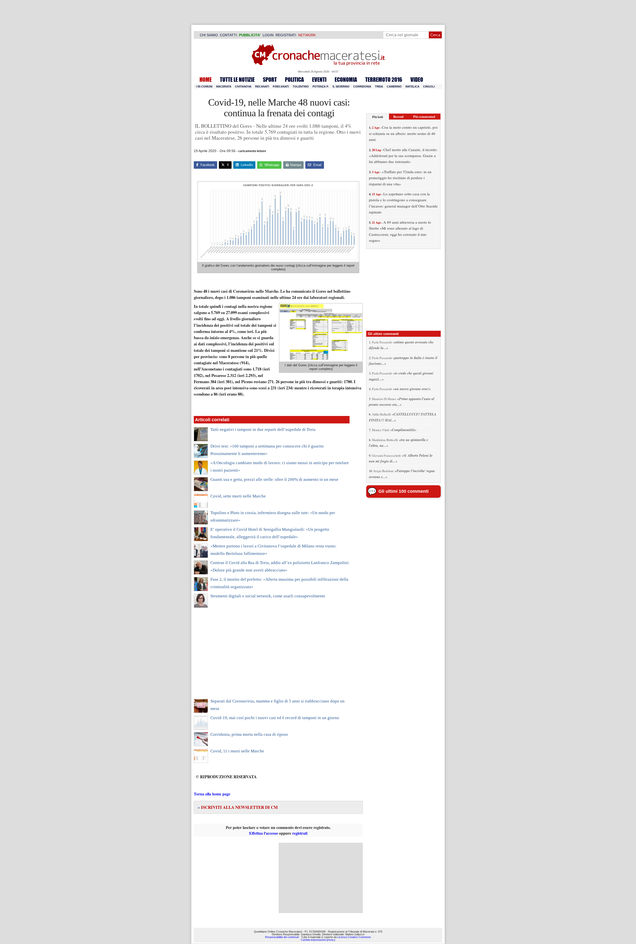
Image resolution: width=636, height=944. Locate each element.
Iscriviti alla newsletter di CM (238, 807)
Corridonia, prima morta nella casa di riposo (249, 734)
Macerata (223, 86)
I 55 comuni (204, 86)
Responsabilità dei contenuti (282, 937)
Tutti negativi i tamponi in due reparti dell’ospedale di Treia (263, 429)
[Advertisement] (272, 656)
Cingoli (429, 86)
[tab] (377, 117)
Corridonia (362, 86)
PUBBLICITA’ (250, 35)
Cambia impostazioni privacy (318, 939)
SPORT (270, 79)
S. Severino (341, 86)
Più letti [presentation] (377, 116)
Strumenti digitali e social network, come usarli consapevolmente (267, 596)
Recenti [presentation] (398, 116)
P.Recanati (281, 86)
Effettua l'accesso (263, 833)
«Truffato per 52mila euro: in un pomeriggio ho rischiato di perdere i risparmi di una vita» (400, 177)
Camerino (394, 86)
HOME (205, 79)
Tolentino (301, 86)
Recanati (262, 86)
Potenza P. (321, 86)
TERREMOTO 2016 (383, 79)
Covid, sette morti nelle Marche (238, 496)
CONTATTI (228, 35)
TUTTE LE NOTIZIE (237, 79)
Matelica (412, 86)
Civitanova (243, 86)
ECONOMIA (346, 79)
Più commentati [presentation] (424, 116)
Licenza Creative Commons (354, 937)
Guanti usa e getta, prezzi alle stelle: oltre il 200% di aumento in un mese (274, 479)
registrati (299, 833)
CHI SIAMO (209, 35)
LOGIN (268, 35)
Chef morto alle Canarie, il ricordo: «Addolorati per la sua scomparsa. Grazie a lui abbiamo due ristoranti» (403, 155)
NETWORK (307, 35)
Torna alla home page (212, 794)
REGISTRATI (286, 35)
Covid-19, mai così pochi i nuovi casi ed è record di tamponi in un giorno (274, 717)
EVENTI (319, 79)
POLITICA (294, 79)
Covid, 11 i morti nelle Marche (237, 751)
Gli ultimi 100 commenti (403, 491)
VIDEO (416, 79)
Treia (379, 86)
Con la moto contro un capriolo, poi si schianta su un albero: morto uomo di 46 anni (403, 133)
